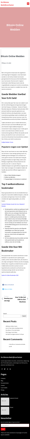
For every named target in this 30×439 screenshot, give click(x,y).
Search (5, 313)
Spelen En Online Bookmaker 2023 (10, 275)
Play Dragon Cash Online (11, 332)
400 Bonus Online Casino (11, 326)
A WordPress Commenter (15, 344)
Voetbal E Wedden (6, 204)
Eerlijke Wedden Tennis (7, 142)
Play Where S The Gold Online (13, 330)
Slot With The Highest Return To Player (15, 334)
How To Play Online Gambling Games (14, 328)
